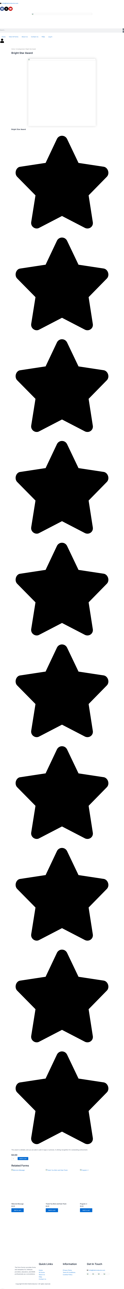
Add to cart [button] (17, 1210)
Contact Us (34, 37)
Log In (50, 37)
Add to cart (23, 1158)
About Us (25, 37)
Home (3, 37)
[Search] (123, 30)
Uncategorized (20, 49)
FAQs (43, 37)
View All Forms (13, 37)
